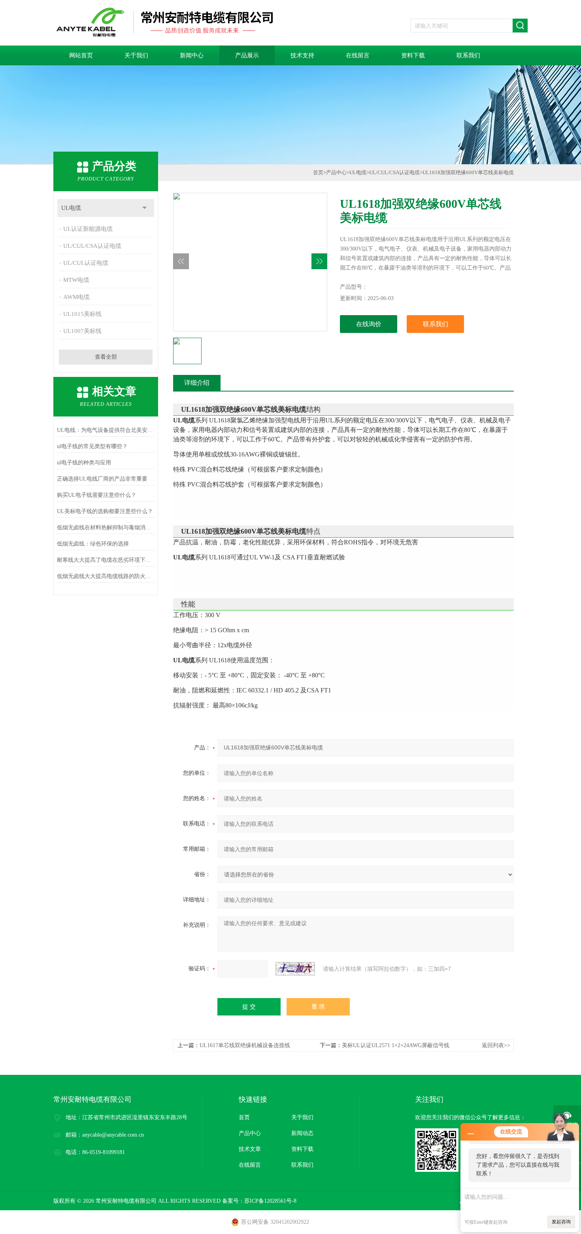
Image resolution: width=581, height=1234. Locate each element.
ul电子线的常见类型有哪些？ (92, 446)
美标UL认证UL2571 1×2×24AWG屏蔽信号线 (395, 1045)
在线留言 (358, 55)
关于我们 (136, 55)
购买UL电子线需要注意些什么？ (96, 495)
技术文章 (250, 1149)
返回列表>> (496, 1045)
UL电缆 (71, 208)
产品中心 (336, 172)
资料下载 (413, 55)
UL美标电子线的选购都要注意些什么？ (105, 511)
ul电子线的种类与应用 (84, 463)
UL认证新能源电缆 (88, 229)
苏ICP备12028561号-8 (270, 1201)
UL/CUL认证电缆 (85, 263)
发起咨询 (561, 1221)
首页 (318, 172)
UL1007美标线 (82, 331)
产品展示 (247, 55)
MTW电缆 (76, 280)
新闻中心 (192, 55)
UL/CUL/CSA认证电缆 (92, 246)
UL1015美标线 (82, 314)
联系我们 (468, 55)
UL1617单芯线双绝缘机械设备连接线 (245, 1045)
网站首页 (81, 55)
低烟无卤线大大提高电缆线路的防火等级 (106, 576)
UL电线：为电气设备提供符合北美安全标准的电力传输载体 (106, 430)
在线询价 (368, 324)
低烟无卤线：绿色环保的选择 (93, 544)
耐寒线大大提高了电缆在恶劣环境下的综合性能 (106, 560)
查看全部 (106, 357)
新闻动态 (302, 1133)
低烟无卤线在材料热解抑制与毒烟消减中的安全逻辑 (106, 527)
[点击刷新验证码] (295, 968)
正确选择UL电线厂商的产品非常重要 (102, 479)
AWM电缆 (76, 297)
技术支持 (302, 55)
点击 (144, 208)
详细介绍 (196, 382)
